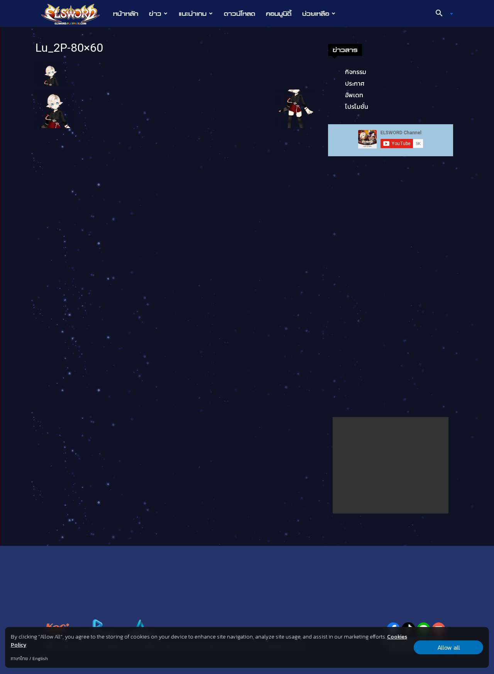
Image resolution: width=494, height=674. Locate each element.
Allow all (448, 647)
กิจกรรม (355, 71)
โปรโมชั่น (356, 106)
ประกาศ (354, 83)
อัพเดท (354, 95)
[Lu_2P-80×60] (51, 73)
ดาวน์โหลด (239, 13)
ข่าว (155, 13)
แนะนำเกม (192, 13)
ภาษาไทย (19, 658)
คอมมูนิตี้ (278, 13)
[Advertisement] (390, 465)
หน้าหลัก (125, 13)
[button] (441, 14)
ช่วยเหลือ (315, 13)
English (40, 658)
